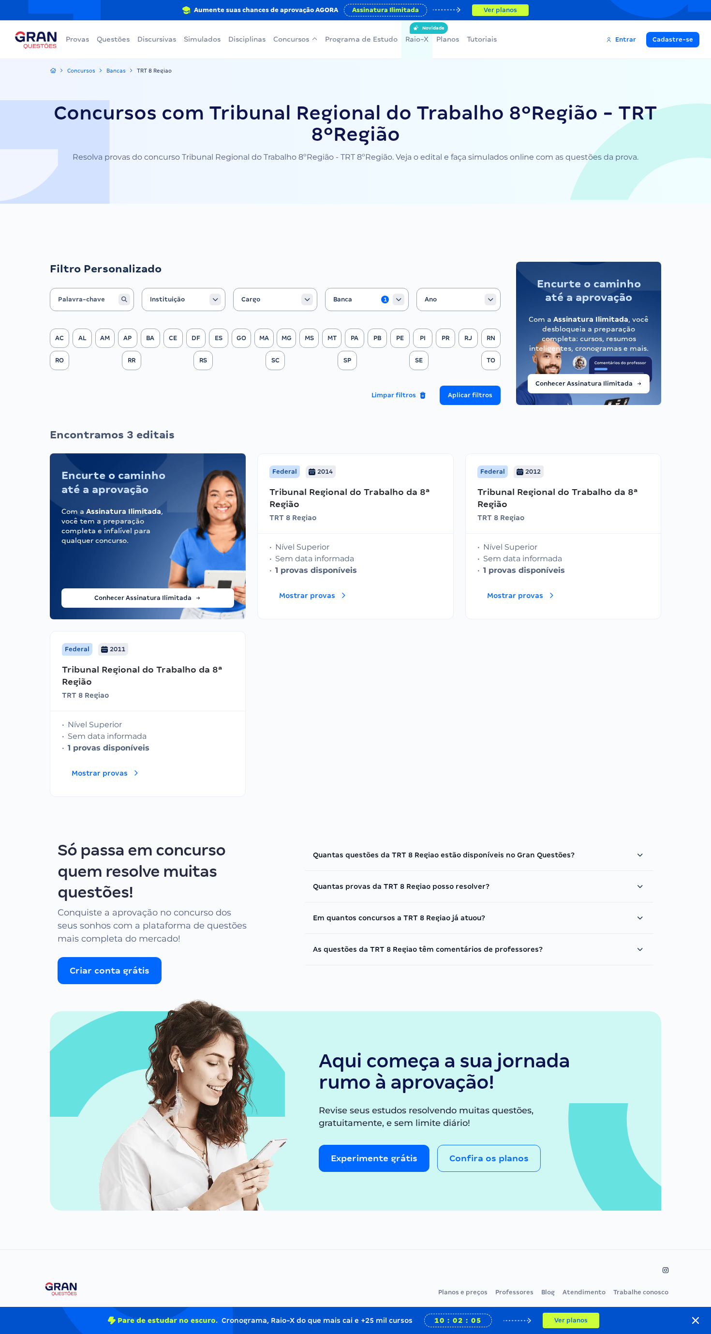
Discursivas (156, 39)
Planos (447, 39)
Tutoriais (482, 39)
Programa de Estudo (361, 39)
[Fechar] (695, 1320)
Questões (113, 39)
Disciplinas (247, 39)
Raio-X (417, 34)
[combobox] (184, 299)
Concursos (291, 39)
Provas (77, 39)
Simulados (202, 39)
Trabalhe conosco (640, 1292)
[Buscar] (124, 299)
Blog (548, 1292)
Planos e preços (463, 1292)
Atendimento (584, 1292)
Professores (514, 1292)
